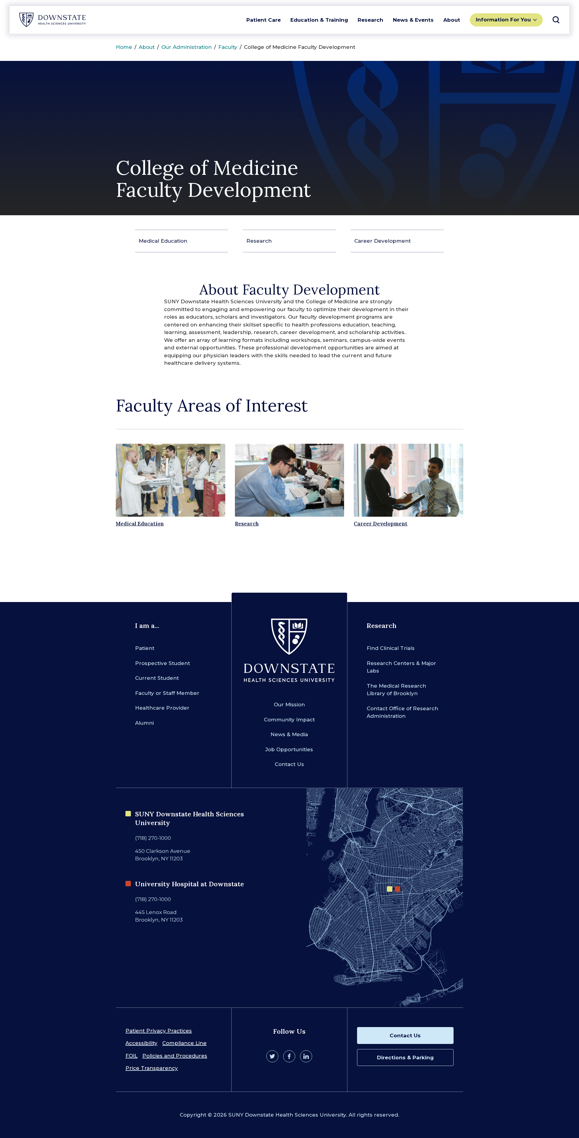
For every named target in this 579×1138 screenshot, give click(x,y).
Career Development (382, 241)
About (451, 20)
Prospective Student (162, 663)
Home (124, 47)
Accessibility (141, 1043)
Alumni (144, 723)
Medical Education (163, 241)
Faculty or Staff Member (167, 693)
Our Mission (289, 704)
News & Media (289, 734)
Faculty (227, 47)
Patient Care (263, 20)
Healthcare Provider (162, 708)
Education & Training (319, 20)
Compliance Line (184, 1043)
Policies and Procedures (174, 1056)
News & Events (413, 20)
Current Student (157, 678)
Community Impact (289, 720)
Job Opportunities (289, 749)
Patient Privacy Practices (158, 1031)
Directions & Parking (405, 1057)
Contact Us (289, 764)
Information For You (503, 20)
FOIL (131, 1056)
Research (370, 20)
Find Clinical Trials (391, 648)
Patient (144, 648)
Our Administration (186, 47)
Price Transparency (151, 1068)
